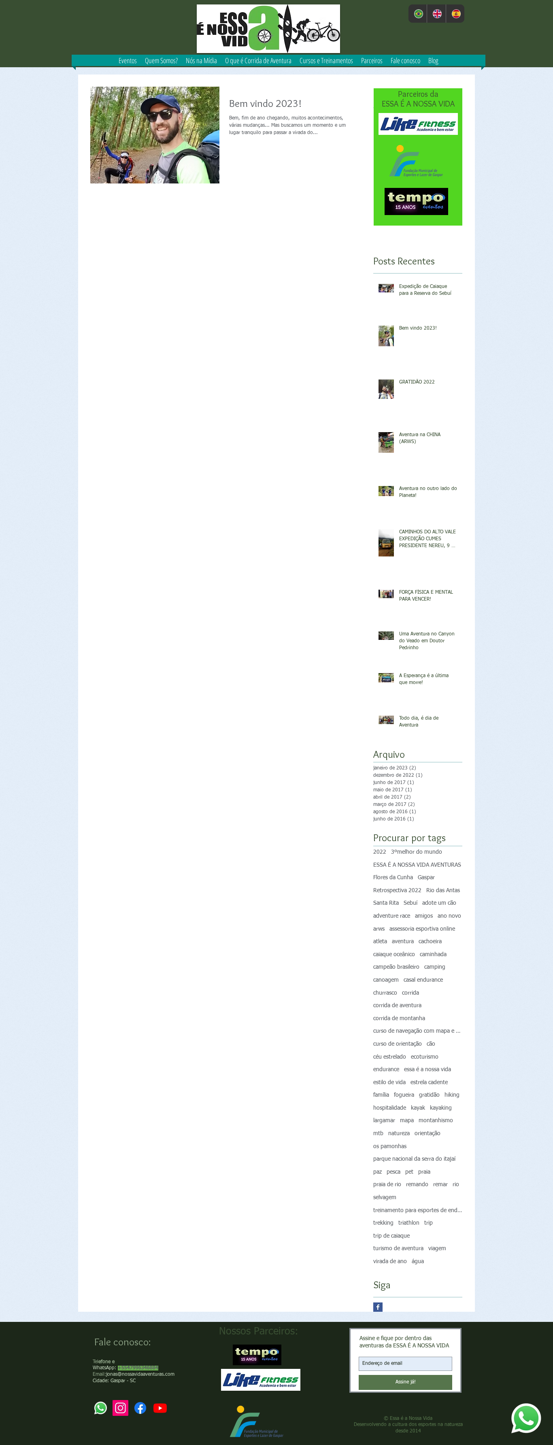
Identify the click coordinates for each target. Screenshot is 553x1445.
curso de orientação (397, 1044)
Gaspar (426, 877)
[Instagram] (120, 1408)
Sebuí (410, 903)
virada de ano (390, 1261)
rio (456, 1184)
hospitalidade (389, 1108)
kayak (418, 1108)
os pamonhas (389, 1146)
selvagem (384, 1197)
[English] (436, 13)
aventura (403, 941)
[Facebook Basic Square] (378, 1307)
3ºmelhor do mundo (416, 852)
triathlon (408, 1223)
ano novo (449, 916)
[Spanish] (455, 13)
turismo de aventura (398, 1248)
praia (424, 1172)
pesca (393, 1172)
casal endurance (423, 980)
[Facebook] (140, 1408)
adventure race (391, 916)
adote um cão (439, 903)
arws (379, 929)
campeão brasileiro (396, 967)
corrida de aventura (397, 1005)
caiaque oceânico (394, 954)
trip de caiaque (391, 1236)
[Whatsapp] (526, 1418)
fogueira (404, 1095)
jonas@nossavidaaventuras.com (140, 1374)
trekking (383, 1223)
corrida (410, 993)
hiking (452, 1095)
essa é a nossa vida (427, 1069)
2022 (379, 852)
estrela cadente (429, 1082)
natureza (399, 1133)
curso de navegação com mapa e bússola (417, 1031)
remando (417, 1184)
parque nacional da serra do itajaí (414, 1159)
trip (428, 1223)
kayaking (441, 1108)
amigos (424, 916)
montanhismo (436, 1120)
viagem (437, 1248)
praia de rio (387, 1184)
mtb (378, 1133)
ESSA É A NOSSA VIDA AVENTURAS (417, 865)
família (381, 1095)
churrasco (385, 993)
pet (409, 1172)
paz (377, 1172)
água (418, 1261)
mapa (407, 1120)
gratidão (429, 1095)
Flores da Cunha (393, 877)
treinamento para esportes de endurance (417, 1210)
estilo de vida (389, 1082)
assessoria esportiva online (422, 929)
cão (431, 1044)
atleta (380, 941)
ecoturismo (424, 1057)
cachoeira (430, 941)
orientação (427, 1133)
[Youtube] (160, 1408)
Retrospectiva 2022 (397, 890)
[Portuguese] (417, 13)
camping (434, 967)
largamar (384, 1120)
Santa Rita (386, 903)
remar (440, 1184)
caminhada (433, 954)
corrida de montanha (399, 1018)
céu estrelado (389, 1057)
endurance (386, 1069)
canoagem (386, 980)
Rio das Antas (443, 890)
